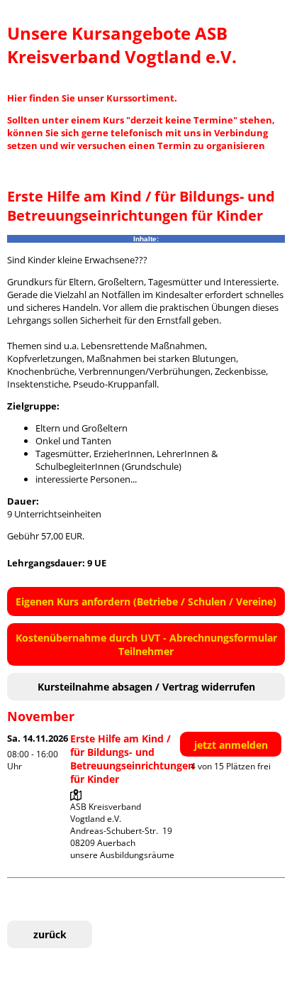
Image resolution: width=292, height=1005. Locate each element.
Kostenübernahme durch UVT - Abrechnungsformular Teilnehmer (146, 644)
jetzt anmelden (231, 745)
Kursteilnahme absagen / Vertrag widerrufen (146, 686)
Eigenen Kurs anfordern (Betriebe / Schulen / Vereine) (146, 601)
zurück (50, 934)
